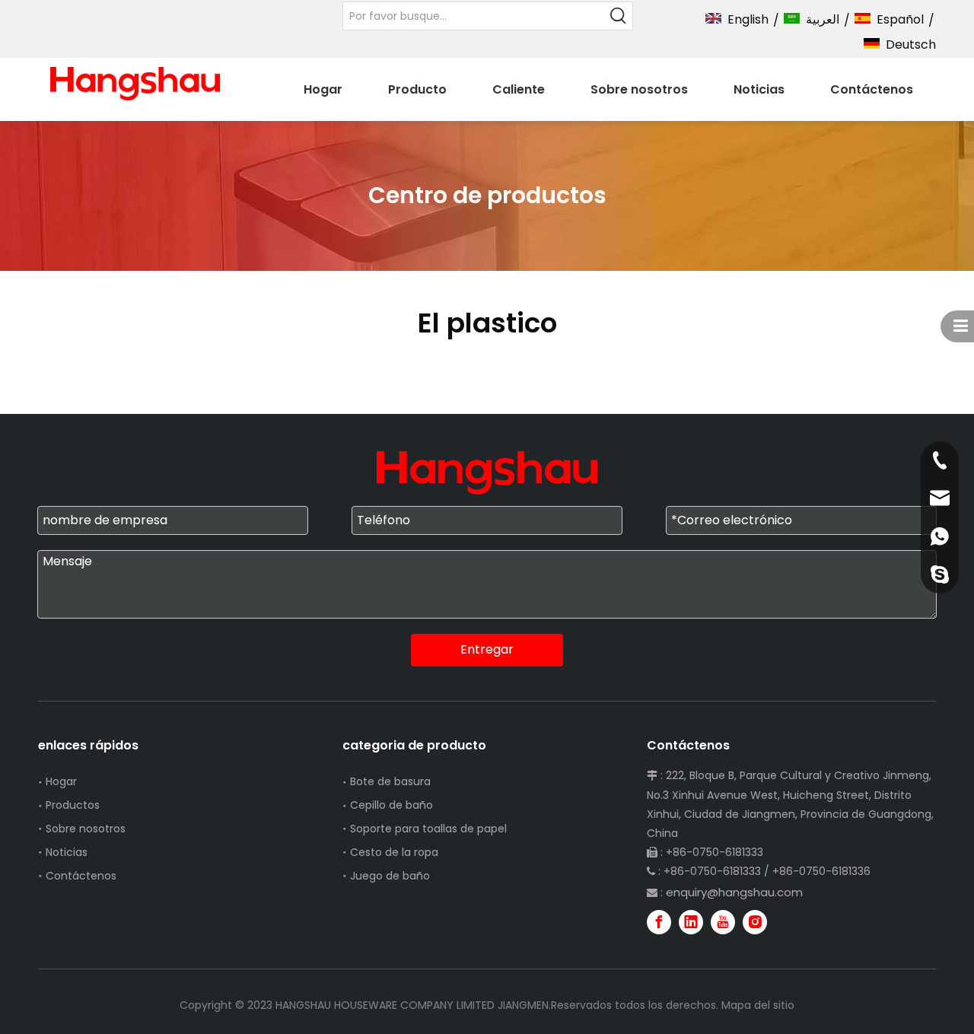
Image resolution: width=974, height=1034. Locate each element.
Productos (73, 805)
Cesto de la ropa (394, 852)
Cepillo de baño (391, 805)
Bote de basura (390, 781)
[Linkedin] (691, 922)
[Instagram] (755, 922)
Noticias (67, 852)
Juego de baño (390, 875)
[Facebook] (659, 922)
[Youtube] (723, 922)
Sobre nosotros (86, 828)
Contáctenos (81, 875)
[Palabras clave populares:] (618, 16)
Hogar (61, 781)
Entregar (487, 649)
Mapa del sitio (757, 1005)
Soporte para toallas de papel (428, 828)
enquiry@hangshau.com (734, 892)
